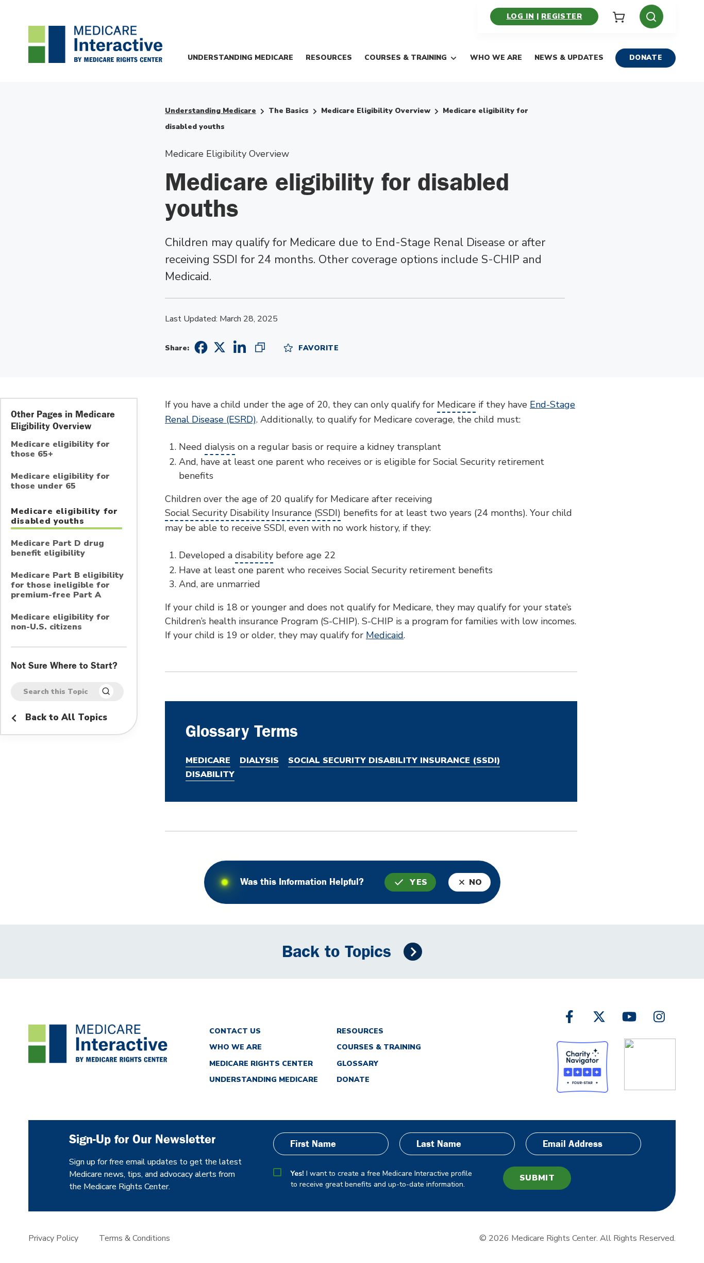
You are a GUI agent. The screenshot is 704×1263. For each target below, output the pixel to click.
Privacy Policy (53, 1238)
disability (254, 555)
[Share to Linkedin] (239, 347)
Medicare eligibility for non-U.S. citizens (60, 622)
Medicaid (385, 635)
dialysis (220, 447)
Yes (419, 882)
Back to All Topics (65, 717)
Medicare (456, 404)
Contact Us (235, 1031)
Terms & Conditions (134, 1238)
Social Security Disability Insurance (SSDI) (253, 513)
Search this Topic (55, 692)
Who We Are (496, 57)
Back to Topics (336, 952)
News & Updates (569, 57)
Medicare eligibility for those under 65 (60, 482)
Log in (520, 16)
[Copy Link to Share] (260, 347)
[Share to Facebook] (199, 347)
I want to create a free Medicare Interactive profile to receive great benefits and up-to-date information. (381, 1179)
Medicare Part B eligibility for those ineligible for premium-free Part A (67, 586)
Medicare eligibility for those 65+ (60, 450)
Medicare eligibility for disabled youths (64, 516)
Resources (329, 57)
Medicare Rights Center (261, 1063)
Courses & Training (405, 57)
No (475, 882)
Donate (645, 57)
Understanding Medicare (240, 57)
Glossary (357, 1063)
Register (561, 16)
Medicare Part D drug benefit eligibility (57, 549)
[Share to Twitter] (219, 347)
